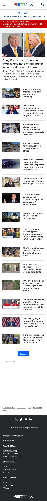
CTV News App (9, 407)
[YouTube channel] (25, 419)
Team (5, 411)
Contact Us (21, 407)
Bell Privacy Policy (10, 451)
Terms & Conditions (10, 453)
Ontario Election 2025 (12, 17)
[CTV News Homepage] (23, 4)
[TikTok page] (21, 419)
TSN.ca (6, 472)
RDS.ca (6, 488)
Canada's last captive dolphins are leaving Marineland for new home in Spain (33, 338)
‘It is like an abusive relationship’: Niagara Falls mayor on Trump (33, 181)
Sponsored (36, 17)
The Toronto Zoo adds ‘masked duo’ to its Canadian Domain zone (33, 252)
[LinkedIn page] (30, 419)
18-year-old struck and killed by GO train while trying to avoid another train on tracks (33, 286)
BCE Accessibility (9, 440)
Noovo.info (7, 482)
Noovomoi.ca (8, 485)
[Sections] (4, 4)
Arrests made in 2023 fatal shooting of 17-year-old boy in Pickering (33, 93)
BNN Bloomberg (9, 469)
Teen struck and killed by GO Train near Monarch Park (33, 215)
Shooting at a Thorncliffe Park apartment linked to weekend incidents (32, 268)
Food (26, 17)
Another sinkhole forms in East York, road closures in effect (32, 147)
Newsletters (37, 407)
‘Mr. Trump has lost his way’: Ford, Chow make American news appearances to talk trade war (33, 305)
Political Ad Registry (11, 456)
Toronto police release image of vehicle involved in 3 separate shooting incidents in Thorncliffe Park (34, 165)
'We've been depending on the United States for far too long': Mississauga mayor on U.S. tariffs (33, 111)
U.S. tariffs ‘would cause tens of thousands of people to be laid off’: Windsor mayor (33, 199)
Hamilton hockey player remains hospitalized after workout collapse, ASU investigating (33, 129)
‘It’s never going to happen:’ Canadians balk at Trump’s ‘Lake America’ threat (33, 322)
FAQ (29, 407)
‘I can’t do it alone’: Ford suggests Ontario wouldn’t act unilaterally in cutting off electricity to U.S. (33, 234)
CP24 (5, 466)
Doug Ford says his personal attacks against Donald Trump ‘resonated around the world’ (22, 64)
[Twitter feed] (16, 419)
